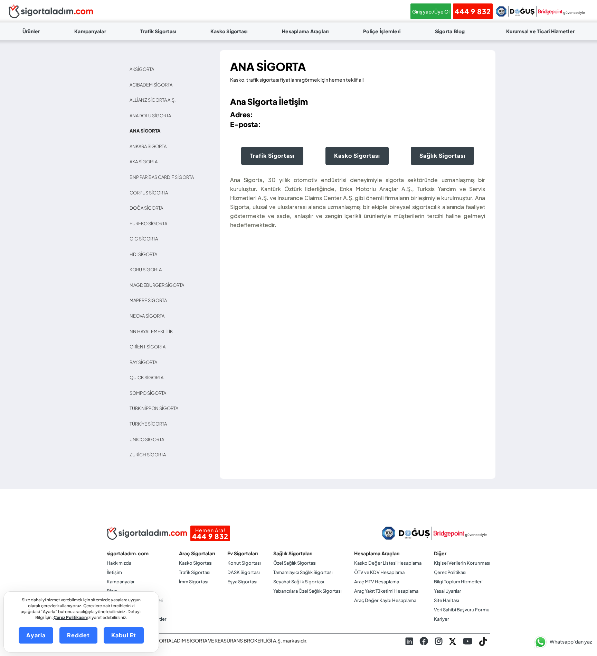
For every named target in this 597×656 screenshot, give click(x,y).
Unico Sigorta (148, 439)
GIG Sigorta (145, 239)
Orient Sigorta (149, 346)
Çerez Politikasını (71, 617)
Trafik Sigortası (158, 31)
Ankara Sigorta (150, 146)
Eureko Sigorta (150, 223)
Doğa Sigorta (148, 208)
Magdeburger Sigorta (158, 285)
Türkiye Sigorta (150, 424)
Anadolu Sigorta (152, 115)
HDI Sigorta (145, 254)
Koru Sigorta (147, 269)
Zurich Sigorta (149, 454)
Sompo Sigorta (149, 393)
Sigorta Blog (450, 31)
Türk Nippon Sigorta (155, 408)
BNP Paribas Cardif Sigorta (163, 177)
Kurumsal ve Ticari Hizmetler (540, 31)
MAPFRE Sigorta (150, 300)
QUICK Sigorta (148, 377)
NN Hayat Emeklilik (153, 331)
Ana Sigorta (147, 131)
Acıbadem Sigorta (152, 85)
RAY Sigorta (145, 362)
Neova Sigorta (148, 316)
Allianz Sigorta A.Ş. (154, 100)
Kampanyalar (90, 31)
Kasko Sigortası (229, 31)
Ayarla (36, 635)
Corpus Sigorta (150, 192)
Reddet (78, 635)
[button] (562, 642)
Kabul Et (123, 635)
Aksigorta (143, 69)
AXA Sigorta (145, 161)
